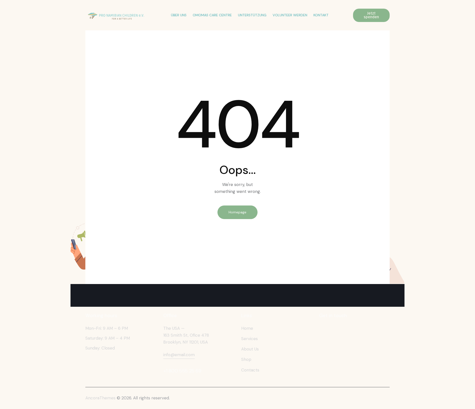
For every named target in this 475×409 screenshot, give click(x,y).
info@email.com (179, 354)
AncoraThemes (100, 398)
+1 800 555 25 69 (182, 371)
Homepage (237, 212)
